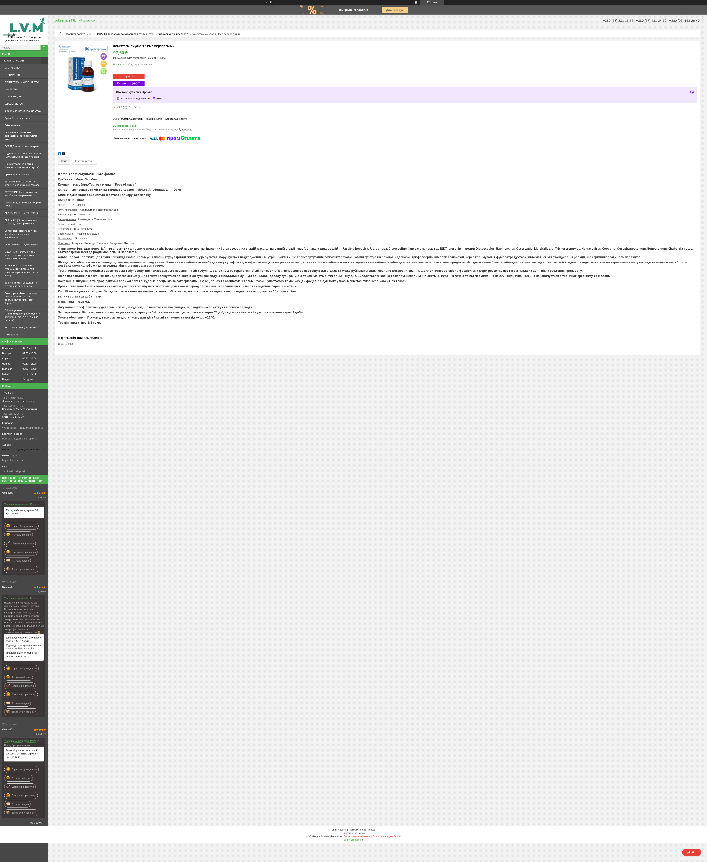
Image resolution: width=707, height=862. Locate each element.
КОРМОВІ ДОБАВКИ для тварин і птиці (23, 204)
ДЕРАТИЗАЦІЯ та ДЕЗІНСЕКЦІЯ (21, 213)
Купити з (122, 83)
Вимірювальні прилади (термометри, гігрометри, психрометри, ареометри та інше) (21, 270)
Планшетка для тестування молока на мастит (21, 654)
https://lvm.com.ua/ (13, 460)
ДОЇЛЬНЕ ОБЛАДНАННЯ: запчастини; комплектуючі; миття (21, 136)
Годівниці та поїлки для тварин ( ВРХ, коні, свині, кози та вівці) (23, 155)
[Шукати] (44, 47)
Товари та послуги (13, 60)
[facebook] (59, 154)
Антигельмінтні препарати (173, 33)
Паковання (11, 334)
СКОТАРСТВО (12, 67)
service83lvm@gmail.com (16, 471)
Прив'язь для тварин (17, 174)
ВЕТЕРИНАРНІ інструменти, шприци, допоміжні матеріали (22, 183)
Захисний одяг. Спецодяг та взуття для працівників (21, 284)
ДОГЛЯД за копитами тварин (22, 146)
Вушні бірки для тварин (18, 118)
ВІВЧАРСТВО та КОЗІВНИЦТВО (22, 82)
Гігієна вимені (12, 125)
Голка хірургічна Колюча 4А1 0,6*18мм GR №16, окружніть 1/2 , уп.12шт (22, 753)
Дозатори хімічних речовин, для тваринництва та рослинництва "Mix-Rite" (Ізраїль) (21, 298)
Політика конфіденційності (386, 836)
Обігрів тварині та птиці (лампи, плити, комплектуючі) (22, 165)
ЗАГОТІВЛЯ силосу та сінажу (21, 327)
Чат (694, 852)
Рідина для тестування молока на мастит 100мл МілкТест (23, 647)
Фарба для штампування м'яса (23, 110)
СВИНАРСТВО (12, 75)
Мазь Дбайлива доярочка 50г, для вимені (22, 512)
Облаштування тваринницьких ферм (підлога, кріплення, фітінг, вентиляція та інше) (23, 315)
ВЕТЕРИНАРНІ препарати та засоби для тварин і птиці (21, 193)
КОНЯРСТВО (12, 89)
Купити (129, 76)
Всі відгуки (36, 822)
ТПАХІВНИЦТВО (13, 96)
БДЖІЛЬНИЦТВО (14, 103)
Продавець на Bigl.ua (353, 833)
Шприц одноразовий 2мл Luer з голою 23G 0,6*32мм (23, 639)
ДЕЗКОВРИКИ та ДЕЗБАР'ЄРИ (21, 244)
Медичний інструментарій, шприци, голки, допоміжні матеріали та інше (20, 255)
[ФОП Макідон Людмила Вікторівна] (24, 26)
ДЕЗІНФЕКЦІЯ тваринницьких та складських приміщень (22, 222)
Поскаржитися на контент (357, 836)
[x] (63, 154)
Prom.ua (371, 829)
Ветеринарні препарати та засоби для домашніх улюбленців (21, 234)
